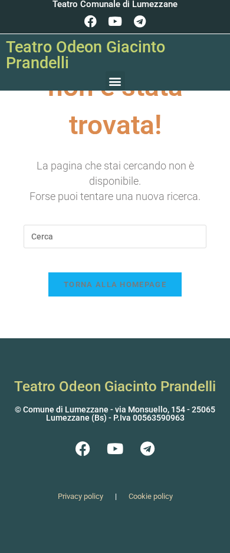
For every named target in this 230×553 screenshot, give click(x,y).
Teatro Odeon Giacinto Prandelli (85, 55)
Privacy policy (80, 496)
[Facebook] (90, 21)
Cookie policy (151, 496)
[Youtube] (115, 21)
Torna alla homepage (115, 284)
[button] (115, 81)
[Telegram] (139, 21)
